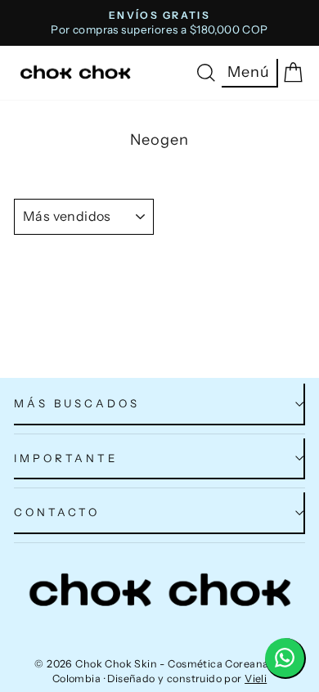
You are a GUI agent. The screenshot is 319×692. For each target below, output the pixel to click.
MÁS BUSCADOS (77, 403)
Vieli (256, 678)
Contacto (57, 512)
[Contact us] (285, 658)
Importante (66, 458)
